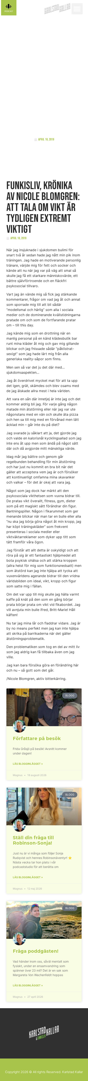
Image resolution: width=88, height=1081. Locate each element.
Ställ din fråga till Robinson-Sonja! (33, 840)
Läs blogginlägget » (28, 763)
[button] (77, 9)
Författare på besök (37, 738)
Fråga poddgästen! (35, 951)
